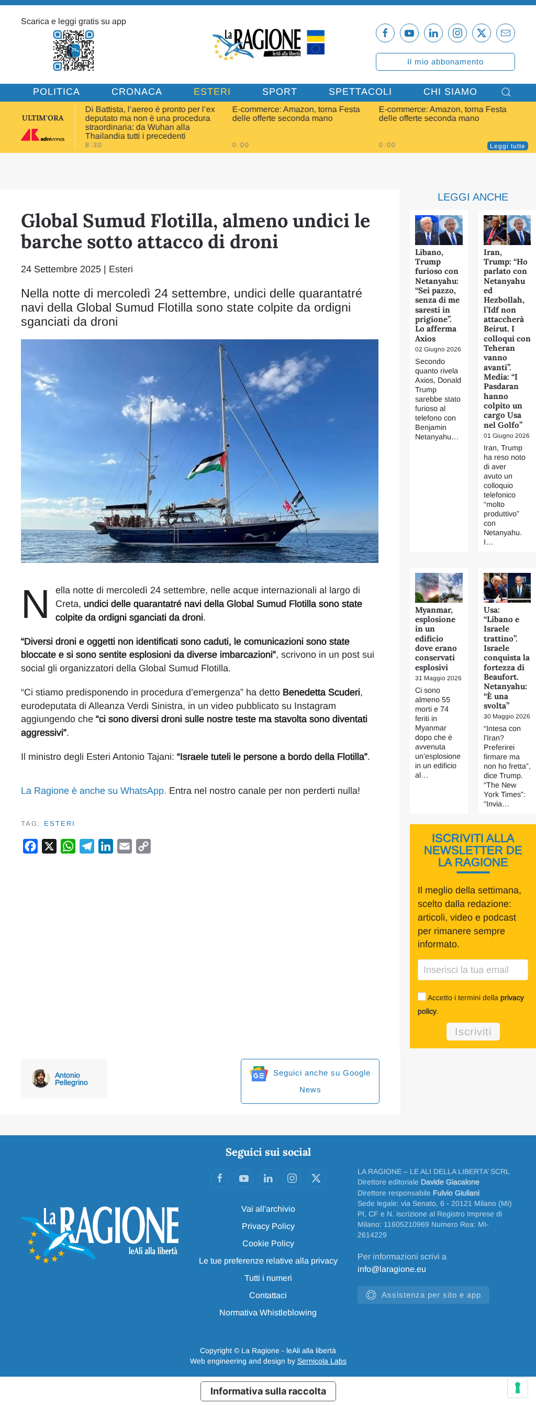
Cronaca (136, 91)
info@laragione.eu (392, 1269)
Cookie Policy (268, 1243)
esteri (59, 823)
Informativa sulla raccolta (268, 1391)
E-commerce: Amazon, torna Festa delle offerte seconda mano (296, 114)
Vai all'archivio (268, 1208)
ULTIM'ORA (42, 118)
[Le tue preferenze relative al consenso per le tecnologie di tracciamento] (518, 1388)
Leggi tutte (508, 146)
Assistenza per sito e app (431, 1294)
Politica (56, 91)
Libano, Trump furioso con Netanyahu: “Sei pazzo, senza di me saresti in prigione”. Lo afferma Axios (437, 295)
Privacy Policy (268, 1226)
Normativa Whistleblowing (268, 1312)
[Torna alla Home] (268, 44)
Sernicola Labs (322, 1361)
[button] (506, 92)
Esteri (212, 91)
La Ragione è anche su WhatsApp (92, 790)
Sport (279, 91)
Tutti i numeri (268, 1278)
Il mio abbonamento (445, 61)
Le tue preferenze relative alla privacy (268, 1260)
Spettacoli (360, 91)
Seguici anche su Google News (321, 1081)
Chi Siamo (450, 91)
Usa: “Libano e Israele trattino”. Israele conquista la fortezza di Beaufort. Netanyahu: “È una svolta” (507, 658)
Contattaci (268, 1295)
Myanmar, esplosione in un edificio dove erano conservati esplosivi (436, 638)
